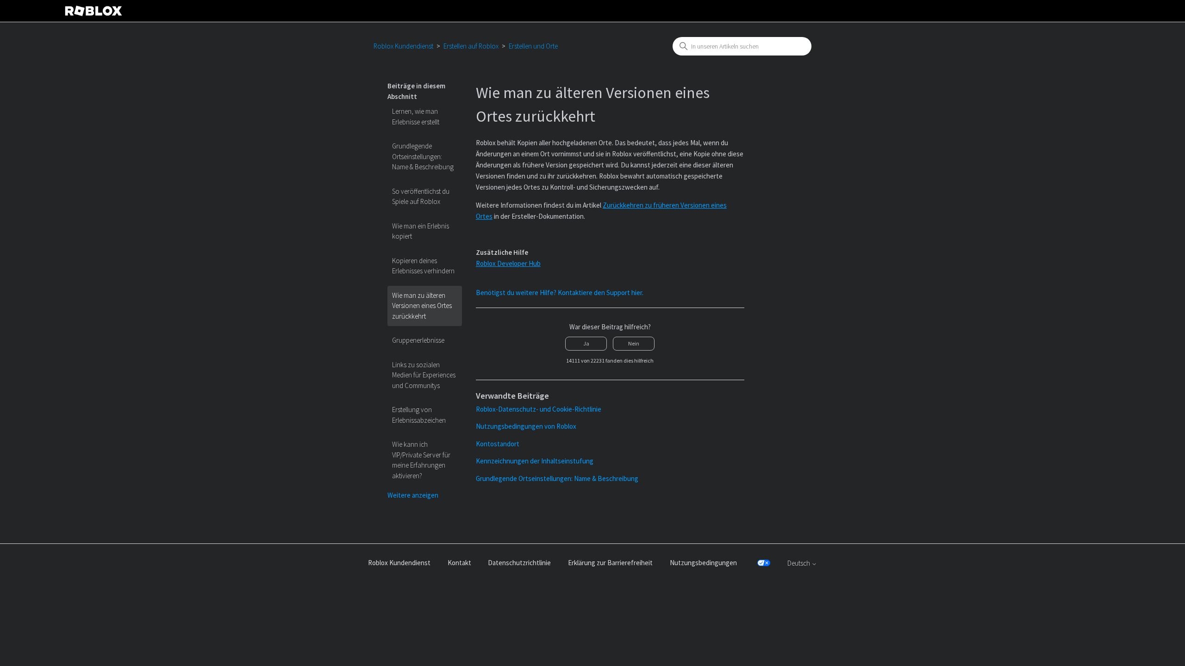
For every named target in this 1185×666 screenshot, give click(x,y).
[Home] (93, 10)
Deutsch (799, 563)
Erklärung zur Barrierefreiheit (610, 562)
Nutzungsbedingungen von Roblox (526, 426)
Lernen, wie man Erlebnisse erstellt (415, 116)
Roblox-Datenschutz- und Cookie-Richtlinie (538, 409)
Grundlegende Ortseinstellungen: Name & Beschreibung (423, 156)
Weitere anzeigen (412, 495)
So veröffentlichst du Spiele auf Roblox (420, 196)
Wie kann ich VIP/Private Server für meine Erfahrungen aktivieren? (421, 460)
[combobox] (742, 46)
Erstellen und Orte (533, 46)
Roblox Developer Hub (508, 263)
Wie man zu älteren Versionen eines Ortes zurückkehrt (422, 306)
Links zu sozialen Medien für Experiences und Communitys (423, 375)
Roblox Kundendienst (403, 46)
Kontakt (459, 562)
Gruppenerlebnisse (418, 340)
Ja (586, 343)
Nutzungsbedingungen (703, 562)
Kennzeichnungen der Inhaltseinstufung (534, 460)
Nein (633, 343)
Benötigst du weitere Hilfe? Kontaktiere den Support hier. (559, 292)
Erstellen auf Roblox (471, 46)
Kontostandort (497, 443)
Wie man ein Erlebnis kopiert (420, 231)
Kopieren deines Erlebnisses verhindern (423, 266)
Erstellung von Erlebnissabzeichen (419, 415)
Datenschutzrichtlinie (519, 562)
